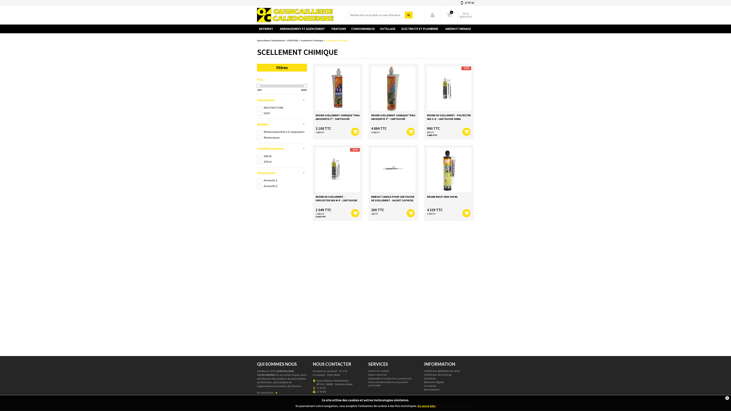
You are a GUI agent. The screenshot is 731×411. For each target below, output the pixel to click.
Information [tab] (266, 173)
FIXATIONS (338, 28)
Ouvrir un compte (378, 371)
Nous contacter (377, 374)
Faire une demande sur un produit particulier (388, 383)
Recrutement (432, 389)
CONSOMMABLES (363, 28)
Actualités (430, 386)
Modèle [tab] (262, 124)
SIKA (267, 113)
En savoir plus (265, 392)
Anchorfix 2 (270, 186)
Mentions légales (434, 382)
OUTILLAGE (387, 28)
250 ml (267, 161)
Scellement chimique (337, 40)
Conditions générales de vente (442, 371)
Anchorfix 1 (270, 180)
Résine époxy (272, 137)
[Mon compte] (432, 15)
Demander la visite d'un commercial (389, 378)
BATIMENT (266, 28)
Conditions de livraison (438, 374)
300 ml (267, 156)
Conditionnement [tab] (270, 148)
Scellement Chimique (312, 40)
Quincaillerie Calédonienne (273, 7)
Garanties (430, 378)
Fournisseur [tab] (266, 100)
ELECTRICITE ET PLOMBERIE (419, 28)
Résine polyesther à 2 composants (284, 131)
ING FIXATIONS (273, 107)
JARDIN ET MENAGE (458, 28)
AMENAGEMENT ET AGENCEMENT (302, 28)
